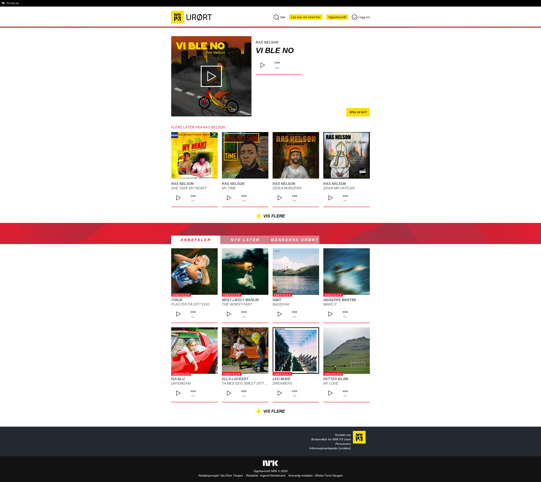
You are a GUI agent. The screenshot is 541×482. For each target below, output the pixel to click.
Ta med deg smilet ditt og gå (249, 383)
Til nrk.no (12, 3)
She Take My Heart (189, 188)
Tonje (177, 300)
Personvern (343, 443)
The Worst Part (237, 304)
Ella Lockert (235, 379)
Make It (330, 304)
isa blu (178, 379)
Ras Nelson (267, 42)
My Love (330, 383)
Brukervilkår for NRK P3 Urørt (331, 439)
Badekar (281, 304)
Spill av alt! (358, 112)
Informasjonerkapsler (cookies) (330, 448)
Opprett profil (337, 17)
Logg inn (364, 17)
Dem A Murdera (287, 188)
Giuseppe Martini (339, 300)
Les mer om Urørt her (305, 17)
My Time (229, 188)
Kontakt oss (343, 435)
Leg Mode (282, 379)
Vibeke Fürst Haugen (328, 475)
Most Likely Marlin (240, 300)
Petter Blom (335, 379)
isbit (277, 300)
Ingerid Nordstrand (272, 475)
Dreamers (282, 383)
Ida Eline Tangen (231, 475)
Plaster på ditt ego (190, 304)
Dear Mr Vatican (339, 188)
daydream (181, 383)
